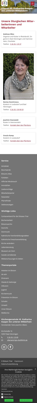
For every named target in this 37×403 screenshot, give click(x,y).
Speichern (8, 400)
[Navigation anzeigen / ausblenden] (32, 3)
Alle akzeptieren (26, 400)
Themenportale (8, 265)
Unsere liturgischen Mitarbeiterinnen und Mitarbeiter (18, 24)
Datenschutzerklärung (26, 387)
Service (4, 161)
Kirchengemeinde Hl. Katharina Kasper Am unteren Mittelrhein (16, 320)
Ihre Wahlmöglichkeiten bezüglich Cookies (19, 371)
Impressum (4, 389)
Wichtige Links (8, 211)
